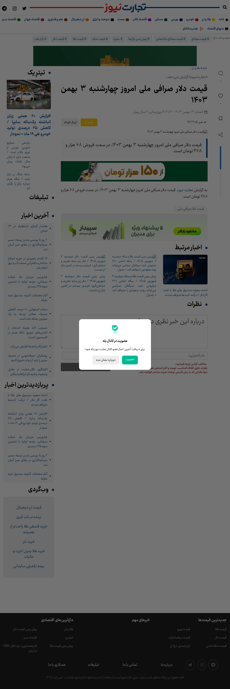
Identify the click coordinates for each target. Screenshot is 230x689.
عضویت (130, 359)
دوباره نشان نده (106, 360)
